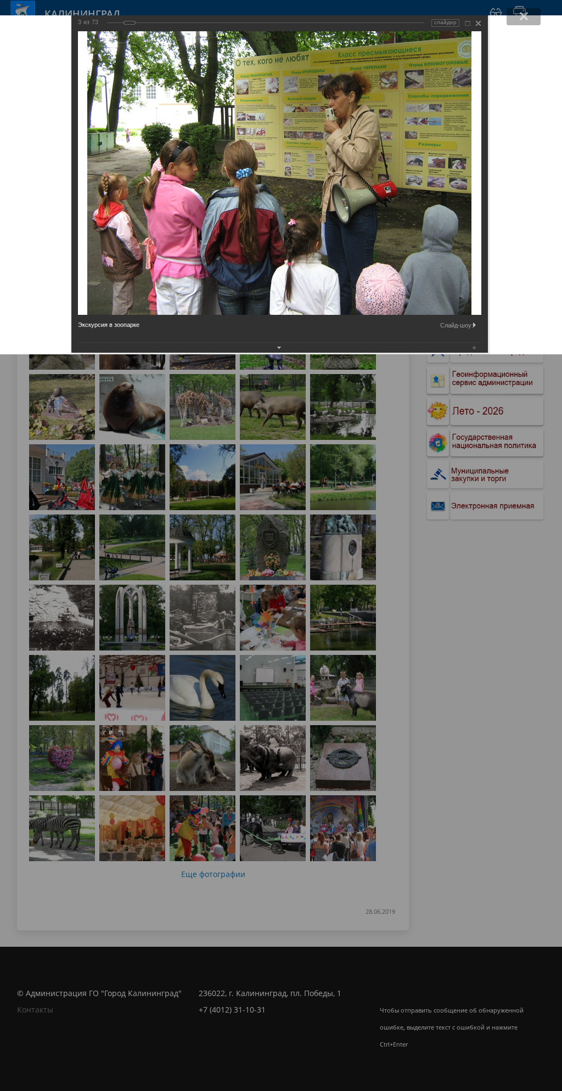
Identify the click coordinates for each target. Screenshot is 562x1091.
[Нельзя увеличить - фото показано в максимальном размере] (467, 23)
